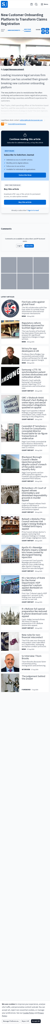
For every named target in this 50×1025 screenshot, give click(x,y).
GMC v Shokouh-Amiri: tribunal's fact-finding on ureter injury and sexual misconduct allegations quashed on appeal (34, 402)
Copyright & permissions (17, 124)
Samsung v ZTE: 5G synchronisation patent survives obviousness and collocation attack (34, 373)
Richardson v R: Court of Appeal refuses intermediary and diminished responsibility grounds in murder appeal (34, 494)
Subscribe (29, 246)
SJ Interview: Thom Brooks (31, 657)
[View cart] (31, 4)
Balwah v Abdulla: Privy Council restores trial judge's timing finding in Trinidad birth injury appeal (34, 524)
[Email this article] (47, 32)
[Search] (36, 4)
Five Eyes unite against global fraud (33, 303)
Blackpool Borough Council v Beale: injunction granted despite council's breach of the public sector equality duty (34, 463)
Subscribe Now (25, 175)
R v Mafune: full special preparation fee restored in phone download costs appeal (34, 612)
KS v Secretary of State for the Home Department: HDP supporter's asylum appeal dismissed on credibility (33, 584)
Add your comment (27, 30)
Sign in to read (33, 210)
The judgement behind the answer (33, 677)
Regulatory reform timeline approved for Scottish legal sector (33, 325)
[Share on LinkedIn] (43, 29)
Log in (19, 246)
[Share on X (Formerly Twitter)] (47, 29)
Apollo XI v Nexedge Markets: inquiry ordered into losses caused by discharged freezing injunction (34, 552)
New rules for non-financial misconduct (32, 636)
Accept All (36, 1021)
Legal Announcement (13, 69)
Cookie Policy (28, 1013)
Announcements (14, 30)
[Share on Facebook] (43, 32)
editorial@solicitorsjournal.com (31, 120)
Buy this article (25, 202)
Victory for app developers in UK (30, 350)
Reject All (25, 1021)
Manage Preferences (11, 1021)
